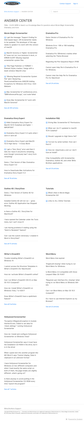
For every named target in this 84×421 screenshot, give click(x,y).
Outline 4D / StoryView (14, 188)
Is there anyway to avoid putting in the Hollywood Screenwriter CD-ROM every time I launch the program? (19, 381)
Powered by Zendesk (75, 419)
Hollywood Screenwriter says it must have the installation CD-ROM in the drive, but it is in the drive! (20, 344)
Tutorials (50, 188)
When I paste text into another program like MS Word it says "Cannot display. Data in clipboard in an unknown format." (21, 355)
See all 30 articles (52, 168)
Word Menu (51, 254)
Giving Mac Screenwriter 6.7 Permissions (64, 122)
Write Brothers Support (11, 11)
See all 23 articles (52, 307)
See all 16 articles (10, 178)
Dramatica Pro (52, 33)
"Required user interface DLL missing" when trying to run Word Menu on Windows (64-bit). (63, 282)
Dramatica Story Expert (14, 118)
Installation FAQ (53, 118)
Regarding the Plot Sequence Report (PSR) (62, 62)
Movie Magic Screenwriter (15, 33)
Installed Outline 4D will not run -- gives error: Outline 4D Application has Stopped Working (20, 203)
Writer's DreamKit (12, 254)
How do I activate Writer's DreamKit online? (21, 274)
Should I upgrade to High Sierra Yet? (62, 136)
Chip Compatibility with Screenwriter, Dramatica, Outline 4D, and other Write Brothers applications (61, 160)
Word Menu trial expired (55, 258)
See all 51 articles (10, 244)
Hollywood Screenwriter (15, 317)
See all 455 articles (11, 108)
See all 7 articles (10, 389)
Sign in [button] (75, 3)
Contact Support (65, 3)
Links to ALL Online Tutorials (59, 201)
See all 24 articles (52, 83)
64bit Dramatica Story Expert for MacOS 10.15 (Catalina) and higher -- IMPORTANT (18, 124)
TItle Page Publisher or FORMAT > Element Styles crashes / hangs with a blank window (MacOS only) (19, 68)
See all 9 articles (10, 304)
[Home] (12, 5)
